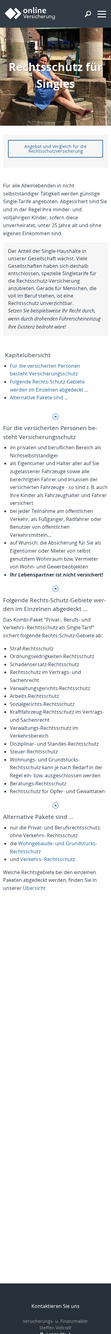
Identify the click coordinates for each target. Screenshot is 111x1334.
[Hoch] (55, 416)
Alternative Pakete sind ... (39, 397)
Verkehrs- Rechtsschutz (47, 859)
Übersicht (34, 888)
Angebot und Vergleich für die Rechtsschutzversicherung (55, 148)
